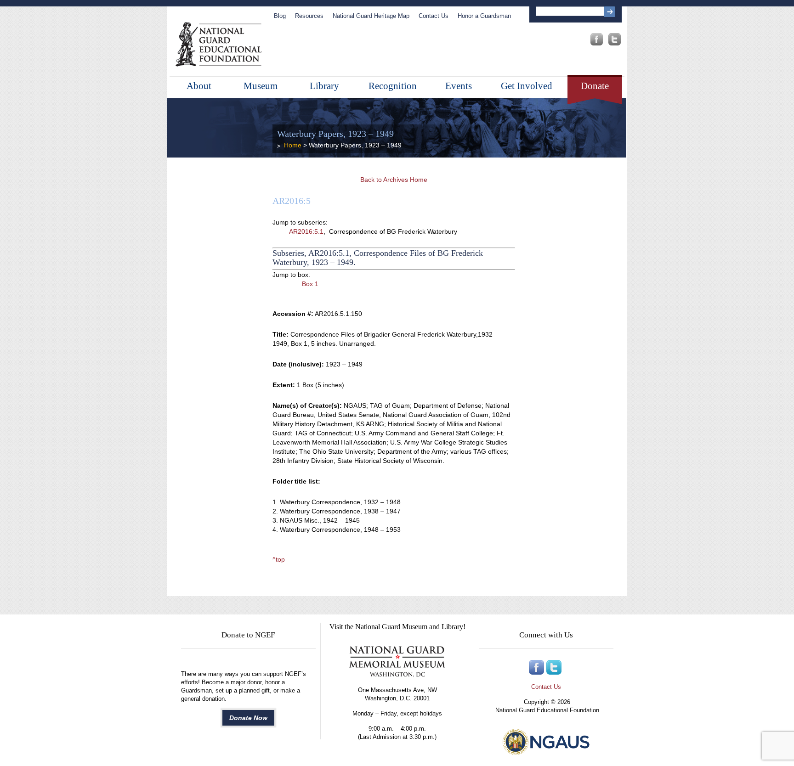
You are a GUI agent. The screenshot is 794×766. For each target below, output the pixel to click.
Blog (280, 15)
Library (324, 85)
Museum (261, 85)
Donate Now (248, 717)
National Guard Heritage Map (371, 15)
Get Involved (526, 85)
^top (278, 559)
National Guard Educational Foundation (218, 44)
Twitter (614, 39)
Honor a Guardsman (484, 15)
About (199, 85)
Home (292, 145)
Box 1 (310, 283)
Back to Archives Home (393, 179)
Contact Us (433, 15)
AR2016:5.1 (306, 231)
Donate (595, 85)
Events (458, 85)
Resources (309, 15)
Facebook (596, 39)
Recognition (393, 85)
